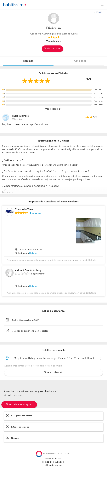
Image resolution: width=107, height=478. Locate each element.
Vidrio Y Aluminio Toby (28, 270)
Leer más (6, 192)
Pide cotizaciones (54, 473)
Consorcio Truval (24, 209)
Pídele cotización (52, 49)
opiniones (34, 213)
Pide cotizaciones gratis (19, 404)
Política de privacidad (53, 462)
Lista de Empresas (13, 445)
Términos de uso (53, 459)
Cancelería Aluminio (40, 34)
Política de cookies (53, 465)
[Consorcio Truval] (9, 212)
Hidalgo (33, 253)
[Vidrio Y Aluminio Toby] (9, 273)
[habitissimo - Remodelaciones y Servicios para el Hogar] (14, 4)
